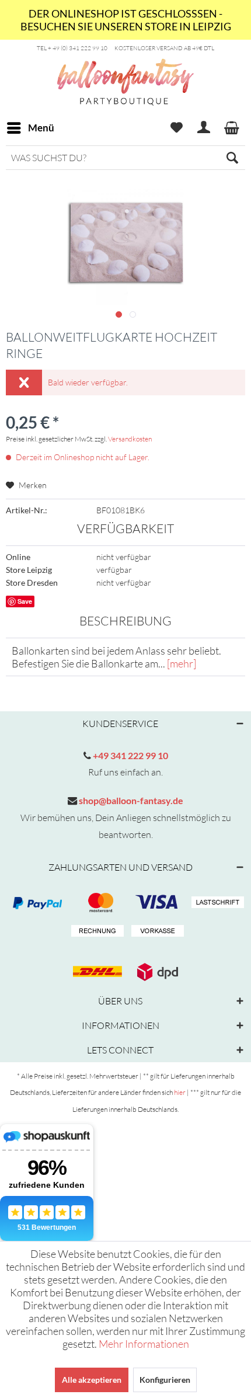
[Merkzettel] (176, 128)
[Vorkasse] (156, 931)
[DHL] (96, 971)
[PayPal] (35, 902)
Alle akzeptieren (91, 1380)
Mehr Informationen (144, 1343)
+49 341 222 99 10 (129, 755)
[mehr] (181, 663)
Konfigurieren (165, 1380)
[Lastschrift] (216, 902)
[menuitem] (30, 128)
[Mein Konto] (204, 128)
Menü (41, 127)
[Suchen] (232, 158)
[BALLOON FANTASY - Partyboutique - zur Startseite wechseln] (125, 100)
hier (180, 1092)
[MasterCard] (156, 902)
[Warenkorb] (232, 128)
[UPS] (156, 971)
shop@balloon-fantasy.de (130, 800)
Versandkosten (130, 438)
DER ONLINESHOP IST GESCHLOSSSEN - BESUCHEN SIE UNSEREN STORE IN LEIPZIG (125, 20)
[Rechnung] (96, 931)
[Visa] (96, 902)
